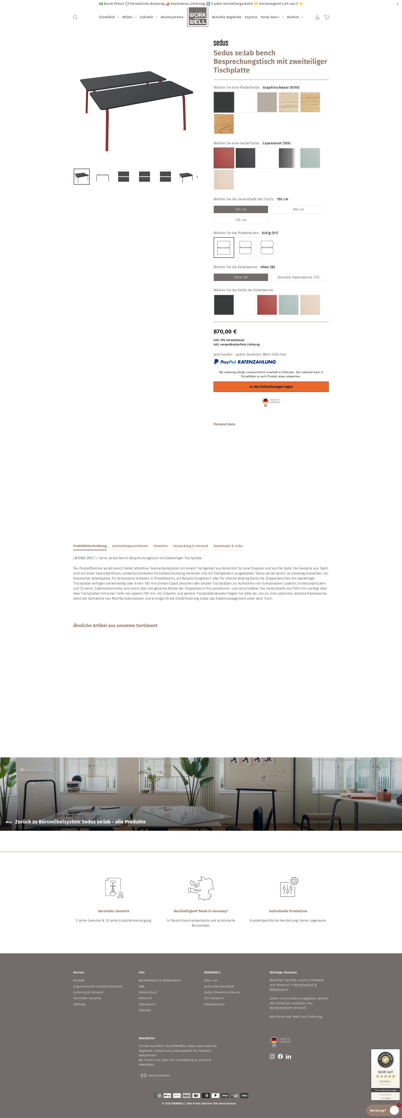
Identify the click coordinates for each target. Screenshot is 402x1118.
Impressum (147, 1004)
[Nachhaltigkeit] (201, 888)
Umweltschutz (214, 1004)
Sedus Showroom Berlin (222, 992)
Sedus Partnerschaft (219, 986)
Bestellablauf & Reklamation (160, 980)
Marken (293, 17)
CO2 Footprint (214, 998)
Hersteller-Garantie (87, 998)
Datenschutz (148, 992)
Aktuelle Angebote (227, 17)
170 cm (241, 220)
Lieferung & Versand (88, 992)
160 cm (298, 209)
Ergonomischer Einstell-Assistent (97, 986)
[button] (383, 1110)
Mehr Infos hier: (275, 354)
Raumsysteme (172, 17)
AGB (141, 986)
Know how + (271, 17)
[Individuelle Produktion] (288, 888)
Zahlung (79, 1004)
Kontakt (79, 980)
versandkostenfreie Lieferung (240, 344)
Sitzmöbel (107, 17)
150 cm (241, 209)
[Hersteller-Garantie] (113, 888)
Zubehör (147, 17)
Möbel (127, 17)
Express (251, 17)
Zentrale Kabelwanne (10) (299, 277)
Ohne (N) (241, 277)
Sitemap (145, 1010)
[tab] (90, 546)
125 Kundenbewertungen (385, 1090)
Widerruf (145, 998)
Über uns (211, 980)
